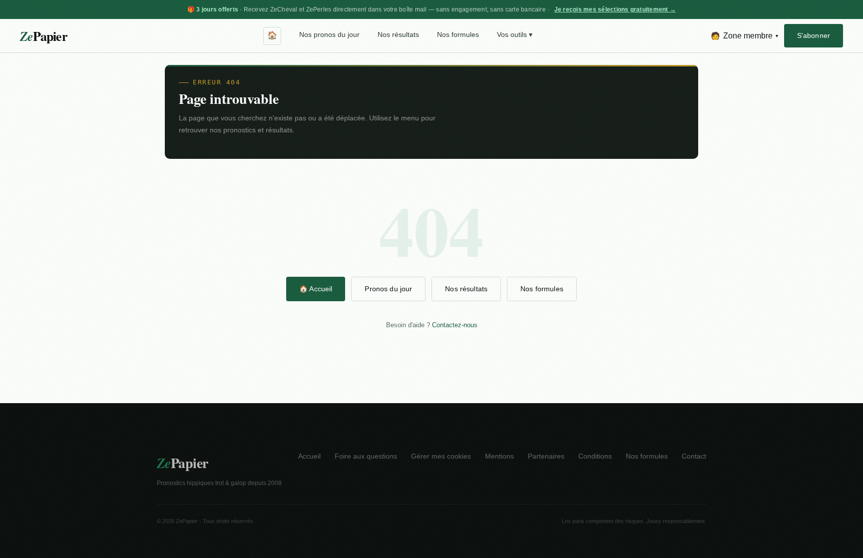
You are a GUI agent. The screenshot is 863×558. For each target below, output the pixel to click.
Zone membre (744, 35)
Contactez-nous (454, 325)
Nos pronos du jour (329, 34)
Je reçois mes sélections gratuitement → (615, 9)
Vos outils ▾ (514, 34)
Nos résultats (398, 34)
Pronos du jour (388, 289)
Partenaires (546, 456)
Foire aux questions (366, 456)
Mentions (499, 456)
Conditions (595, 456)
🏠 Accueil (315, 289)
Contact (694, 456)
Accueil (309, 456)
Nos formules (458, 34)
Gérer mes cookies (441, 456)
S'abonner (813, 35)
